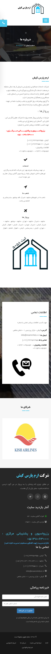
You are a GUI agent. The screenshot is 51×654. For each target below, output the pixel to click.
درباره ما (23, 643)
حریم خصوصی (11, 643)
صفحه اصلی (30, 46)
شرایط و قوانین (27, 647)
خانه (46, 643)
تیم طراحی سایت (35, 643)
